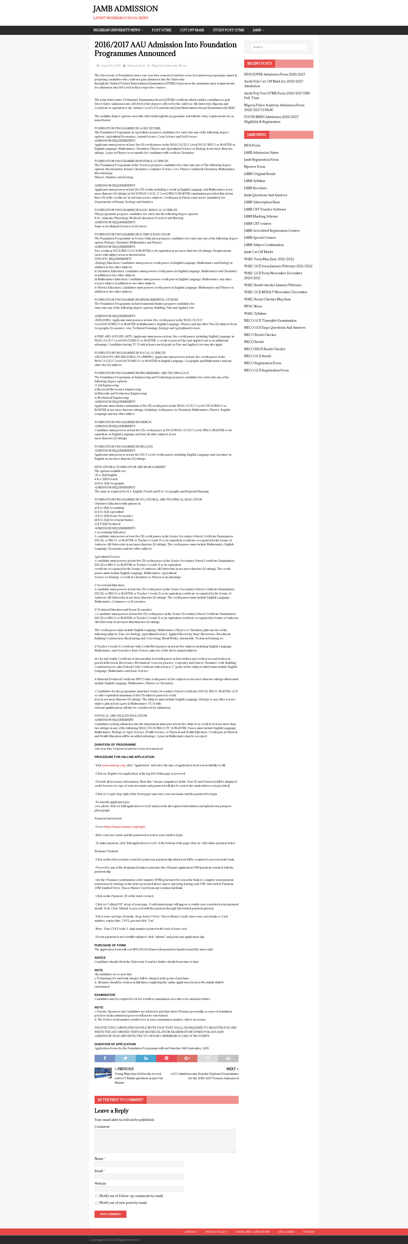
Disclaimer (286, 1231)
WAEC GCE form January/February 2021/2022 (278, 266)
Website (100, 1183)
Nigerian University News (117, 30)
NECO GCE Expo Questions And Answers (275, 328)
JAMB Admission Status (261, 153)
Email (99, 1171)
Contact (190, 1231)
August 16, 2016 (110, 65)
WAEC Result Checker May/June (267, 299)
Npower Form (254, 167)
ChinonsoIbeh (135, 65)
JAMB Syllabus (254, 181)
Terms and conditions (252, 1231)
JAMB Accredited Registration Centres (272, 231)
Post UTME (161, 30)
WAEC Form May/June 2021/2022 (269, 259)
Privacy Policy (216, 1231)
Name (99, 1159)
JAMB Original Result (259, 174)
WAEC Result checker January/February (273, 285)
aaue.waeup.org (113, 765)
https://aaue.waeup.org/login (124, 826)
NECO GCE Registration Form (266, 370)
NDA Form (252, 145)
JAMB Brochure (255, 188)
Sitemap (308, 1231)
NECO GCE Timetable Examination (270, 320)
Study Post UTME (228, 30)
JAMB (257, 30)
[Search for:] (279, 47)
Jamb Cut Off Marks (258, 252)
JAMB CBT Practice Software (265, 209)
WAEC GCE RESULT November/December (275, 292)
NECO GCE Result (257, 356)
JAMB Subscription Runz (262, 202)
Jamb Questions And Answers (265, 195)
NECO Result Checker (260, 335)
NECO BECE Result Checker (265, 349)
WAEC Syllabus (255, 313)
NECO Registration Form (262, 363)
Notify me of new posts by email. (123, 1203)
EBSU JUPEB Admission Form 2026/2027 (274, 74)
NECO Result (254, 342)
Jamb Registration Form (261, 160)
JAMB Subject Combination (264, 245)
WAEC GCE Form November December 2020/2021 (273, 275)
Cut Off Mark (192, 30)
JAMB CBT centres (257, 224)
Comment (102, 1127)
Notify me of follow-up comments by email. (131, 1196)
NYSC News (253, 306)
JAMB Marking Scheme (261, 216)
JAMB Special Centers (260, 238)
